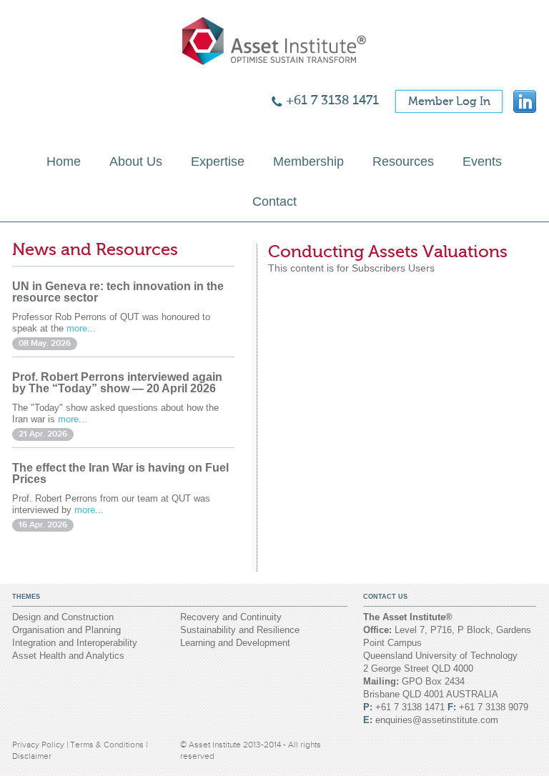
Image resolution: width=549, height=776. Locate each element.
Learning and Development (235, 642)
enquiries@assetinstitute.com (436, 720)
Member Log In (449, 101)
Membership (308, 161)
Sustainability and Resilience (240, 630)
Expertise (217, 161)
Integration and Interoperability (74, 642)
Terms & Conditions (108, 745)
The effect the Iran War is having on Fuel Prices (120, 473)
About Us (135, 161)
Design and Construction (63, 617)
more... (81, 328)
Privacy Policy (39, 745)
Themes (26, 596)
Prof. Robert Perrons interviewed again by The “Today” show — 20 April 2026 (117, 382)
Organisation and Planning (66, 630)
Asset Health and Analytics (68, 655)
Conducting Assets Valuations (388, 252)
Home (63, 161)
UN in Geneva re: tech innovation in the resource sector (118, 292)
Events (482, 161)
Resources (403, 161)
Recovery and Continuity (231, 617)
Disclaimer (31, 756)
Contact (274, 201)
